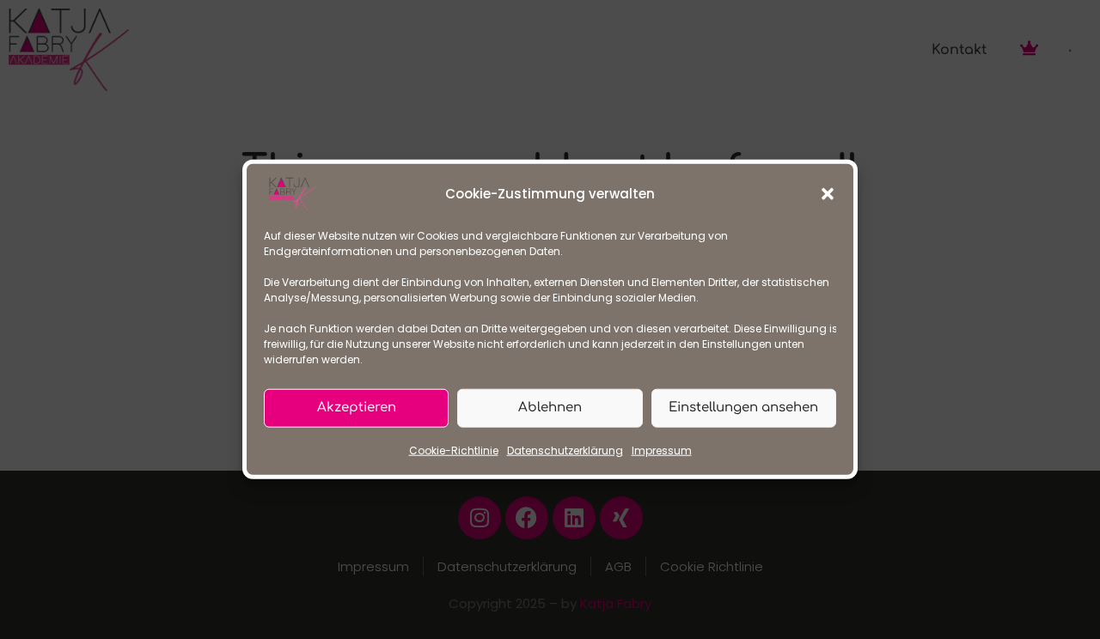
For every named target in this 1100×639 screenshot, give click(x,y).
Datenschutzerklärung (565, 450)
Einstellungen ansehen (743, 407)
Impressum (662, 450)
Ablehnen (550, 407)
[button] (827, 194)
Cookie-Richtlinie (453, 450)
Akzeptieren (356, 407)
